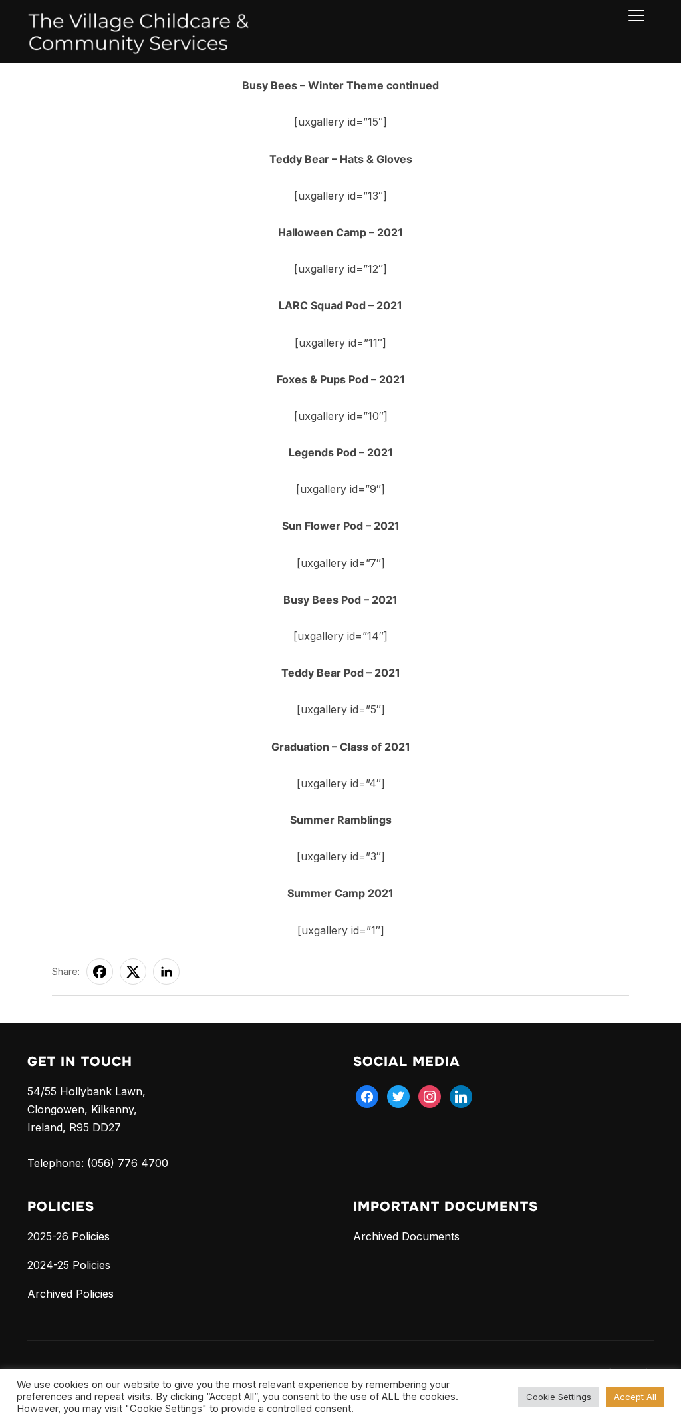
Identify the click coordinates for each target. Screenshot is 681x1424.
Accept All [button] (635, 1396)
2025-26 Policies (68, 1236)
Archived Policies (70, 1293)
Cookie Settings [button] (558, 1396)
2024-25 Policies (68, 1265)
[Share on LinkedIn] (166, 971)
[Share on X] (133, 971)
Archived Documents (406, 1236)
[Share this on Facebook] (99, 971)
